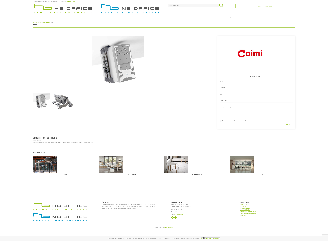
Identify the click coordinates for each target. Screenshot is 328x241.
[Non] (326, 238)
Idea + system (65, 174)
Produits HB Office (245, 208)
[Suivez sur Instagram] (175, 217)
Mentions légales (168, 227)
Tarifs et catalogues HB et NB (248, 213)
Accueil (35, 22)
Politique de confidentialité (212, 238)
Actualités (243, 206)
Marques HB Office (245, 210)
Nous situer (243, 215)
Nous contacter (244, 204)
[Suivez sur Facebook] (172, 217)
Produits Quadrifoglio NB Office (248, 211)
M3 (197, 174)
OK (202, 238)
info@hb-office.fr (71, 1)
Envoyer (288, 124)
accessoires (46, 22)
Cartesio (263, 174)
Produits (40, 22)
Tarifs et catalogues (265, 6)
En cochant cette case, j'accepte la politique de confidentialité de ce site (240, 121)
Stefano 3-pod (131, 174)
